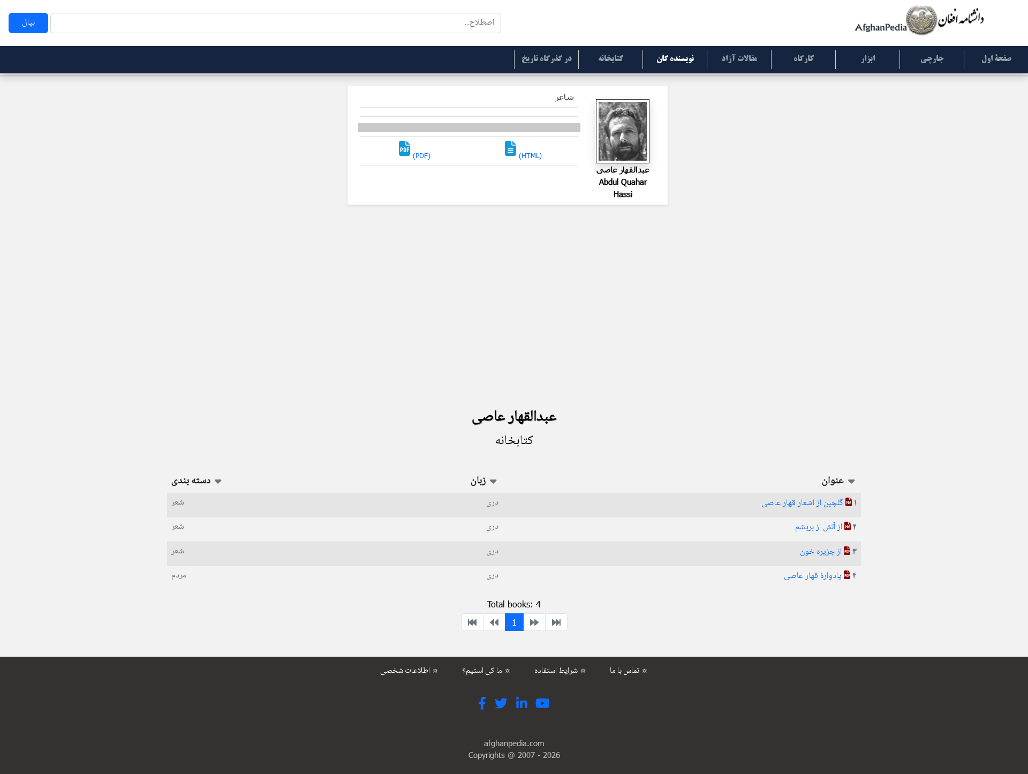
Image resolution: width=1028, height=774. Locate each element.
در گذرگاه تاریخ (546, 59)
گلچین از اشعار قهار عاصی (803, 503)
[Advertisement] (514, 306)
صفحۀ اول (996, 59)
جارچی (931, 59)
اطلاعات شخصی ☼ (409, 671)
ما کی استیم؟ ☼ (486, 671)
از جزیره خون (822, 552)
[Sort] (850, 481)
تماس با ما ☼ (629, 671)
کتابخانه (610, 59)
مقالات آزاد (739, 59)
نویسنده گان (675, 59)
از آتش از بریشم (819, 527)
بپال (28, 23)
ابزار (867, 59)
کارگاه (803, 59)
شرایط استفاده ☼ (560, 671)
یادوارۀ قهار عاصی (814, 576)
